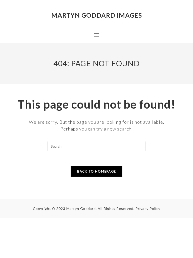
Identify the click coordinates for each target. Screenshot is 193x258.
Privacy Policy (147, 208)
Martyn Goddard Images (96, 15)
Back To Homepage (96, 171)
